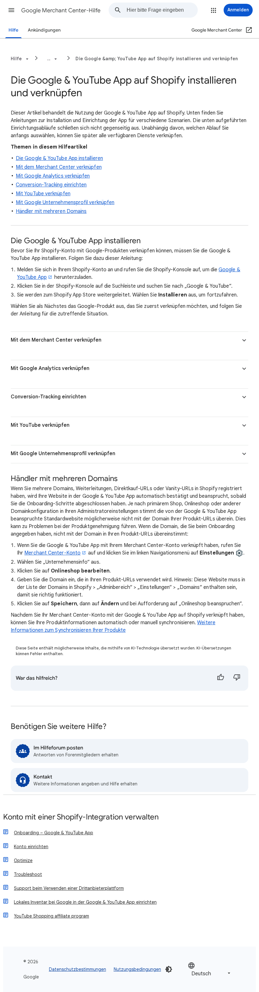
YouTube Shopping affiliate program (51, 916)
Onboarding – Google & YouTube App (53, 833)
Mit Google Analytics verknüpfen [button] (50, 368)
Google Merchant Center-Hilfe (60, 10)
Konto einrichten (31, 846)
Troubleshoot (28, 874)
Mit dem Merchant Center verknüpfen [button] (56, 340)
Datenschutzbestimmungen (77, 969)
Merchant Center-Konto (52, 553)
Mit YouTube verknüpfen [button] (40, 425)
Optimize (23, 860)
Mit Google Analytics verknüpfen (53, 176)
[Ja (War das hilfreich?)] (220, 678)
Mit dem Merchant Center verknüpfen (59, 167)
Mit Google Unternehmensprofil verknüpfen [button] (63, 453)
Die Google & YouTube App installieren (59, 158)
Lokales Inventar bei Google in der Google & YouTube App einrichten (85, 902)
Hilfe (13, 30)
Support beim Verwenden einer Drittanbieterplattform (69, 888)
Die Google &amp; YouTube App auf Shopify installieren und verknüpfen (156, 59)
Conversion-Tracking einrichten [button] (48, 397)
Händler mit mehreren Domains (51, 211)
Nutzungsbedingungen (137, 969)
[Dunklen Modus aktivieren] (168, 969)
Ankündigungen (44, 30)
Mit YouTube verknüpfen (43, 194)
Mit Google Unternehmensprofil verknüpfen (65, 202)
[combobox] (162, 10)
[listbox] (210, 969)
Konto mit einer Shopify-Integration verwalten (81, 817)
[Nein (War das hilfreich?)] (237, 678)
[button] (11, 10)
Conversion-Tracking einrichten (51, 185)
